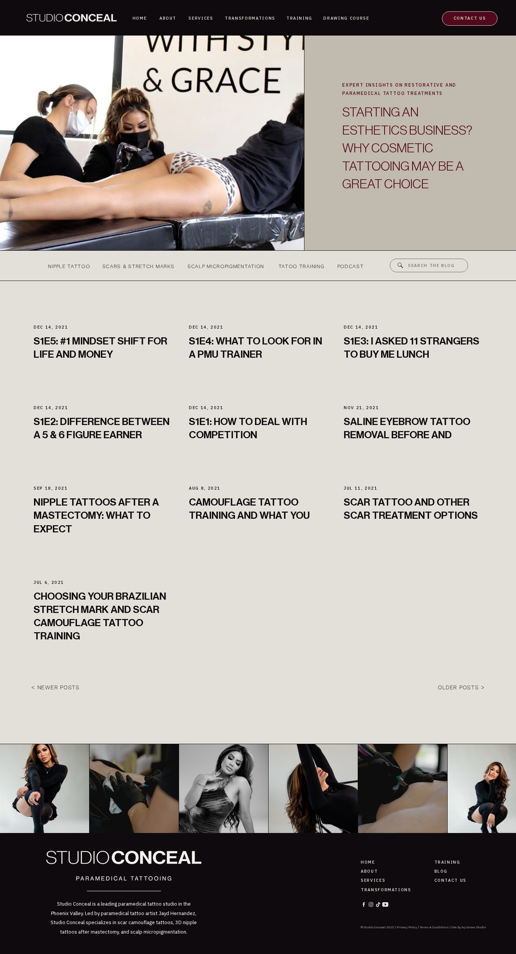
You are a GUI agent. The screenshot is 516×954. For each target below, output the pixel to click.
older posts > (461, 687)
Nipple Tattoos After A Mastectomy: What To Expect (96, 515)
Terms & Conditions (434, 927)
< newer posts (55, 687)
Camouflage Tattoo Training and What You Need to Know (249, 515)
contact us (450, 880)
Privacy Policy (407, 927)
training (447, 862)
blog (441, 871)
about (369, 871)
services (373, 880)
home (368, 862)
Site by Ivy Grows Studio (468, 927)
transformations (386, 889)
